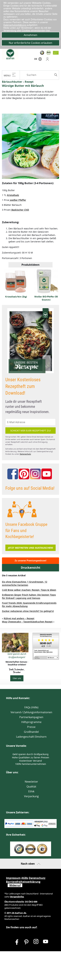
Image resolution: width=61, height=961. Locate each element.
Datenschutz (25, 454)
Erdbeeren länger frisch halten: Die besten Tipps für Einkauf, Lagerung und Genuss (29, 596)
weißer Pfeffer (17, 200)
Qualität (31, 786)
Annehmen (30, 35)
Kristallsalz (13, 195)
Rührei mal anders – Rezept (19, 618)
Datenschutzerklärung (15, 25)
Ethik (31, 791)
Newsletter (31, 781)
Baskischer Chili (20, 209)
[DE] (40, 59)
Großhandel (31, 732)
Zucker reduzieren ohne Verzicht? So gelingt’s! (28, 611)
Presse (31, 727)
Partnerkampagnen (31, 717)
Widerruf (15, 885)
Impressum (13, 878)
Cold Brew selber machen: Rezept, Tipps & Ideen (29, 589)
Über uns (17, 678)
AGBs (24, 878)
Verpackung (31, 796)
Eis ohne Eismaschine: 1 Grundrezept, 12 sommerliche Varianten (24, 583)
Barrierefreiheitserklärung (23, 882)
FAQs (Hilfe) (31, 707)
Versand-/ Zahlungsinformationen (31, 712)
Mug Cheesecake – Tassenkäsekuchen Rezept (27, 621)
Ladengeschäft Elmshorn (31, 736)
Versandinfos (17, 896)
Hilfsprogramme (31, 722)
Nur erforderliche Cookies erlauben (30, 43)
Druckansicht (30, 568)
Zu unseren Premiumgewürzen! (30, 560)
